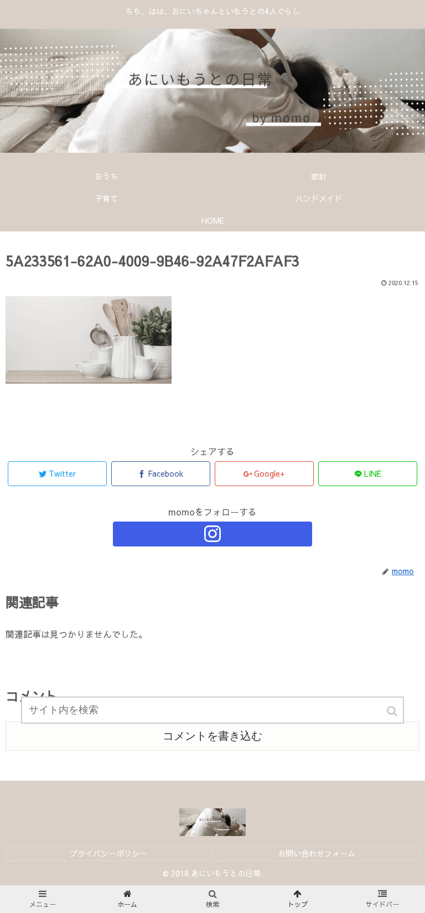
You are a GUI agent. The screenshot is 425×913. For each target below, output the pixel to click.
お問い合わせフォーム (316, 853)
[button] (392, 711)
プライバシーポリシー (108, 853)
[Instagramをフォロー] (212, 534)
